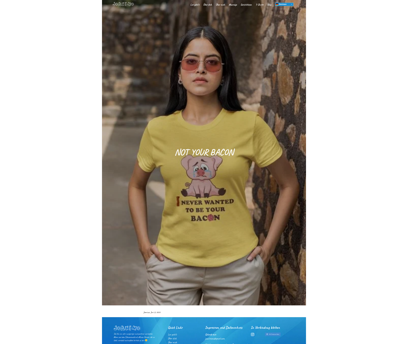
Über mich (220, 4)
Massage (233, 4)
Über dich (207, 4)
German (282, 4)
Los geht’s (194, 4)
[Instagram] (252, 334)
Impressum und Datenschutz (223, 327)
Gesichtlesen (246, 4)
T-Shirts (260, 4)
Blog (269, 4)
